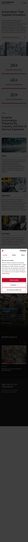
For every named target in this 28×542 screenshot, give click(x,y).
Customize (13, 285)
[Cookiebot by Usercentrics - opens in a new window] (20, 251)
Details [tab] (14, 255)
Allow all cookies (14, 280)
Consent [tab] (5, 255)
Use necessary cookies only (14, 290)
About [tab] (23, 255)
